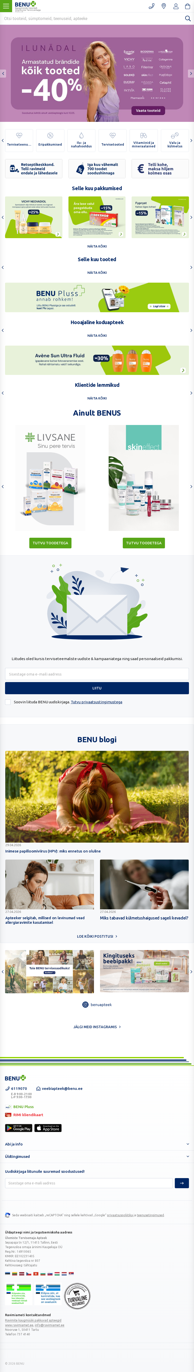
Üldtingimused (17, 1156)
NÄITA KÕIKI (97, 246)
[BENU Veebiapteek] (15, 1078)
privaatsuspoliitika (120, 1215)
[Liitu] (182, 1183)
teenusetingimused (150, 1215)
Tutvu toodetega (50, 543)
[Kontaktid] (152, 6)
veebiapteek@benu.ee (62, 1088)
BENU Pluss (19, 1107)
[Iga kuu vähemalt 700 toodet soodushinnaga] (97, 168)
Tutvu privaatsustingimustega (96, 702)
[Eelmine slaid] (3, 74)
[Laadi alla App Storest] (48, 1128)
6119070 (21, 1092)
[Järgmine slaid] (191, 74)
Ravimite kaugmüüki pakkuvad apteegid (33, 1320)
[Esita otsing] (188, 18)
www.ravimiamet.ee (19, 1325)
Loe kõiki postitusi (95, 936)
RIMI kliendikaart (24, 1115)
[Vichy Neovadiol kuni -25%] (33, 217)
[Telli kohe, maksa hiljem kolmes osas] (160, 168)
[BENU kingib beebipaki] (144, 971)
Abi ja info (14, 1144)
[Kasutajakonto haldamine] (164, 6)
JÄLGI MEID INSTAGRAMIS (95, 1027)
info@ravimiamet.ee (49, 1325)
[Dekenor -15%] (97, 217)
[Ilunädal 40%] (97, 73)
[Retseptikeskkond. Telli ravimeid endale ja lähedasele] (33, 168)
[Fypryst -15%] (160, 217)
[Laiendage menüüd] (6, 6)
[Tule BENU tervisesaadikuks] (49, 971)
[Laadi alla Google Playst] (18, 1128)
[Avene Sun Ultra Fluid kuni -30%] (97, 360)
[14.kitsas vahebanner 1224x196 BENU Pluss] (97, 297)
